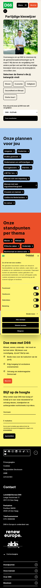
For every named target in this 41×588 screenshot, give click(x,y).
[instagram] (13, 451)
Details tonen (30, 314)
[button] (22, 5)
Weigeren (20, 331)
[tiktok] (24, 451)
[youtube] (5, 454)
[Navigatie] (35, 452)
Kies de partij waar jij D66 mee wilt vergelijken (16, 107)
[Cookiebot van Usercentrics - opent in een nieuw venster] (26, 256)
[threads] (20, 451)
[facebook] (9, 451)
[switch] (36, 294)
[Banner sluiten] (38, 255)
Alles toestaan (20, 319)
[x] (28, 451)
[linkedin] (16, 451)
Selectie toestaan (20, 325)
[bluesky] (5, 451)
